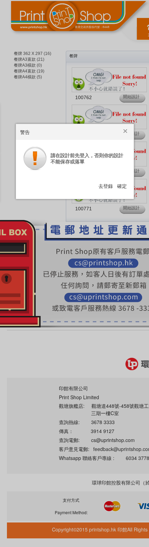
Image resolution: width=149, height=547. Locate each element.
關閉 (126, 131)
